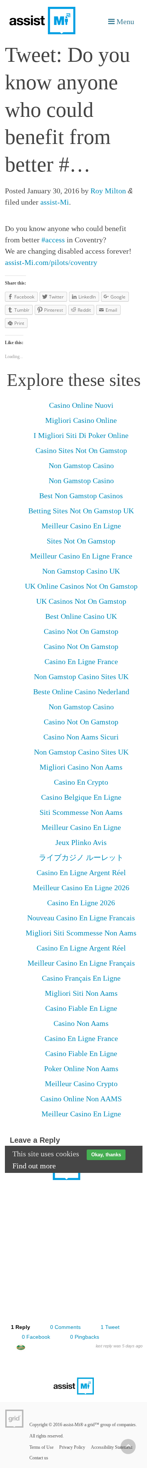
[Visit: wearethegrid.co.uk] (14, 1419)
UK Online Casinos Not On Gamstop (81, 586)
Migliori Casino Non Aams (81, 767)
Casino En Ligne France (81, 661)
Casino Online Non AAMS (81, 1098)
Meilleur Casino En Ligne (81, 526)
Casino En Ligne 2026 (81, 903)
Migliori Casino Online (81, 420)
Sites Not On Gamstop (81, 541)
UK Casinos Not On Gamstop (81, 601)
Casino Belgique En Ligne (81, 797)
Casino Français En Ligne (81, 978)
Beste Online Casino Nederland (81, 691)
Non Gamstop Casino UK (81, 571)
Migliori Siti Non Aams (81, 993)
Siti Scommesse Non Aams (81, 812)
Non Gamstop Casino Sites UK (81, 676)
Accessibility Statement (111, 1447)
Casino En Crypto (81, 782)
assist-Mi (54, 202)
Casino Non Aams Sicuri (81, 737)
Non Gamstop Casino (81, 465)
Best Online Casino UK (81, 616)
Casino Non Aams (81, 1023)
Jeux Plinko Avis (81, 842)
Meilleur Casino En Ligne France (81, 556)
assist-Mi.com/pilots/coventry (51, 262)
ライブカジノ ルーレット (81, 857)
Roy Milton (108, 191)
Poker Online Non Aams (81, 1068)
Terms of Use (41, 1447)
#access (53, 240)
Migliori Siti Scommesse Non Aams (81, 933)
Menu (124, 21)
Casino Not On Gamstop (81, 631)
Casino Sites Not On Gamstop (81, 450)
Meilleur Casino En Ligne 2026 (81, 887)
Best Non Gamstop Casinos (81, 495)
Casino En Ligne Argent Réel (81, 872)
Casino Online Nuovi (81, 405)
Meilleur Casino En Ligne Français (81, 963)
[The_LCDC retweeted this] (20, 1349)
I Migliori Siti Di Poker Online (81, 435)
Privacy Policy (72, 1447)
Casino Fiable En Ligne (81, 1008)
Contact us (38, 1457)
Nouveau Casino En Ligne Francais (81, 918)
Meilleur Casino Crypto (81, 1083)
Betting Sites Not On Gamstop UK (81, 511)
